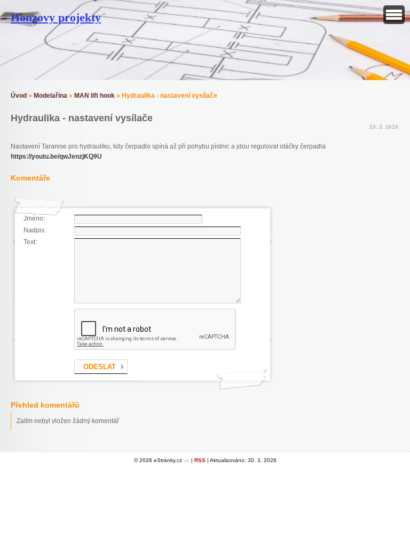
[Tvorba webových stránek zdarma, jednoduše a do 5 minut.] (187, 460)
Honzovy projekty (56, 17)
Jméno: (34, 218)
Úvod (19, 95)
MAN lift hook (94, 95)
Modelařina (50, 95)
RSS (200, 460)
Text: (30, 242)
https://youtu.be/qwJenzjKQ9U (56, 156)
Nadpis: (34, 230)
